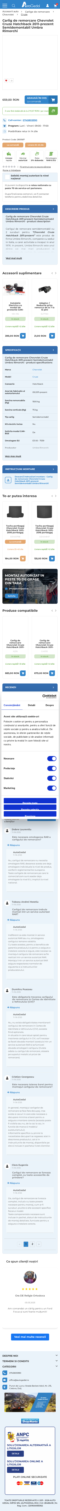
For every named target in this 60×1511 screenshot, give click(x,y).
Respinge (30, 816)
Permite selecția (30, 809)
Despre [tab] (50, 705)
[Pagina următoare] (38, 1244)
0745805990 (30, 120)
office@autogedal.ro (18, 588)
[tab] (30, 209)
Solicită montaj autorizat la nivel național (30, 177)
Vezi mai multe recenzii (30, 1336)
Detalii (15, 1454)
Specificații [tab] (13, 350)
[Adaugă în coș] (23, 336)
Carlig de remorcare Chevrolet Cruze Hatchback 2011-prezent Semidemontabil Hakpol (44, 644)
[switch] (51, 768)
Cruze (35, 377)
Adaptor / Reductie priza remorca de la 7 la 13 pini (44, 306)
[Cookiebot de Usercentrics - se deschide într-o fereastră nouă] (42, 696)
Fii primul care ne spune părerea (35, 167)
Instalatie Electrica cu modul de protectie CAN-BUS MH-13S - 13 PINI (15, 306)
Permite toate (30, 802)
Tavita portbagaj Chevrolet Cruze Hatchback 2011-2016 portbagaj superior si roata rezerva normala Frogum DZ (44, 529)
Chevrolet (37, 369)
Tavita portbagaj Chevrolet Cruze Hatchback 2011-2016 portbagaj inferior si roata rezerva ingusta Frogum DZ (15, 529)
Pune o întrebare (12, 170)
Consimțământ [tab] (12, 705)
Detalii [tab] (31, 705)
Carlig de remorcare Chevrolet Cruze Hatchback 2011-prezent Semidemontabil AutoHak (15, 644)
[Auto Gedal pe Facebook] (30, 1402)
